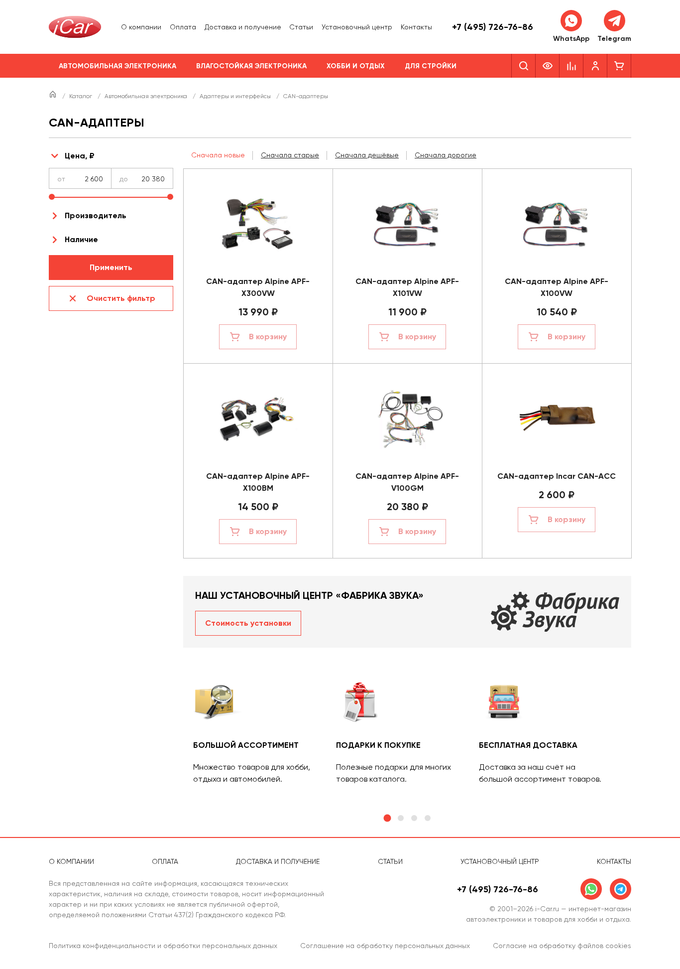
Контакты (416, 27)
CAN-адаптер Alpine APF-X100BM (258, 482)
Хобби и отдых (356, 66)
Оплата (183, 27)
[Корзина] (619, 66)
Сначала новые (218, 155)
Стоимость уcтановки (248, 623)
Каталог (81, 96)
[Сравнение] (571, 66)
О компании (141, 27)
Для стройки (430, 66)
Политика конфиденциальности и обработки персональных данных (163, 946)
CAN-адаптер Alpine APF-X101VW (407, 287)
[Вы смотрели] (548, 66)
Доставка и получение (243, 27)
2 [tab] (401, 818)
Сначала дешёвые (367, 155)
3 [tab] (414, 818)
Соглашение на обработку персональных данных (385, 946)
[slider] (52, 197)
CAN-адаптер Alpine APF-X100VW (556, 287)
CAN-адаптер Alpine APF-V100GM (407, 482)
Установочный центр (357, 27)
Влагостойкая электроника (251, 66)
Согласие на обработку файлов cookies (562, 946)
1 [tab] (387, 818)
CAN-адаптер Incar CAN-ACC (556, 476)
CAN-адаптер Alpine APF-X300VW (258, 287)
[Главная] (53, 96)
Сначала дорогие (445, 155)
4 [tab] (428, 818)
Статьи (301, 27)
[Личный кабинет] (595, 66)
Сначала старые (290, 155)
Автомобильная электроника (117, 66)
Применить (111, 267)
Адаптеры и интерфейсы (236, 96)
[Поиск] (523, 66)
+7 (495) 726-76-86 (492, 26)
